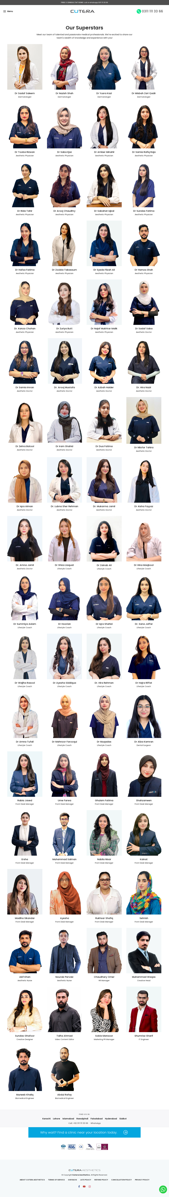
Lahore (56, 1118)
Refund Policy (101, 1180)
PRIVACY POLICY (142, 1180)
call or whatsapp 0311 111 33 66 (96, 2)
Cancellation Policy (121, 1180)
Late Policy (85, 1180)
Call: (78, 1123)
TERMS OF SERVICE (56, 1180)
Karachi (46, 1118)
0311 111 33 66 (152, 11)
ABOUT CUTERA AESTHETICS (32, 1180)
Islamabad (68, 1118)
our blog (72, 1180)
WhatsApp (96, 1123)
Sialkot (123, 1118)
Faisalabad (97, 1118)
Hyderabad (111, 1118)
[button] (4, 11)
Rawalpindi (82, 1118)
